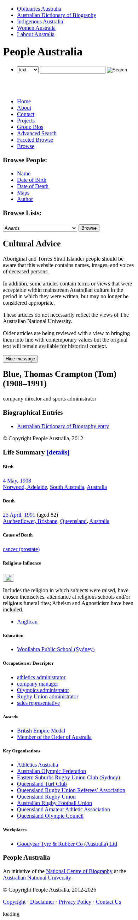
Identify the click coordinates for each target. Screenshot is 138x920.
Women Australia (36, 28)
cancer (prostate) (21, 549)
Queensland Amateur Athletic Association (63, 809)
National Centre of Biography (79, 871)
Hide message (20, 358)
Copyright (14, 902)
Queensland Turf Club (42, 784)
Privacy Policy (75, 902)
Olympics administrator (43, 690)
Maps (23, 193)
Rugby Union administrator (47, 696)
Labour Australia (35, 34)
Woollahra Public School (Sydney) (55, 649)
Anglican (27, 622)
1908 (25, 481)
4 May (10, 481)
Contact (25, 114)
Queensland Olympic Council (50, 816)
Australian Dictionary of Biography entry (63, 426)
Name (23, 173)
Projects (26, 121)
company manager (37, 684)
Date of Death (32, 186)
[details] (58, 452)
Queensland (73, 521)
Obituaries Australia (39, 9)
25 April (12, 515)
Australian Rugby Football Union (54, 803)
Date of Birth (31, 180)
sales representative (38, 703)
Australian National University (37, 878)
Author (25, 199)
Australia (97, 487)
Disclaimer (42, 902)
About (24, 108)
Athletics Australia (37, 765)
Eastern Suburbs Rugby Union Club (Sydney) (68, 777)
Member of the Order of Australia (54, 737)
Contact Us (108, 902)
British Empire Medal (41, 731)
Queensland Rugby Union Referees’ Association (71, 790)
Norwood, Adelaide (25, 487)
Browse (25, 146)
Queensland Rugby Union (46, 797)
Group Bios (30, 127)
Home (24, 101)
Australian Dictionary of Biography (56, 15)
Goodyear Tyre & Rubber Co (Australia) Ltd (67, 844)
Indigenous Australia (40, 21)
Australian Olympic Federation (51, 771)
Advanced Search (37, 133)
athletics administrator (41, 677)
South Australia (67, 487)
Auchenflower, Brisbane (30, 521)
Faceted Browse (35, 140)
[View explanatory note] (8, 578)
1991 (29, 515)
